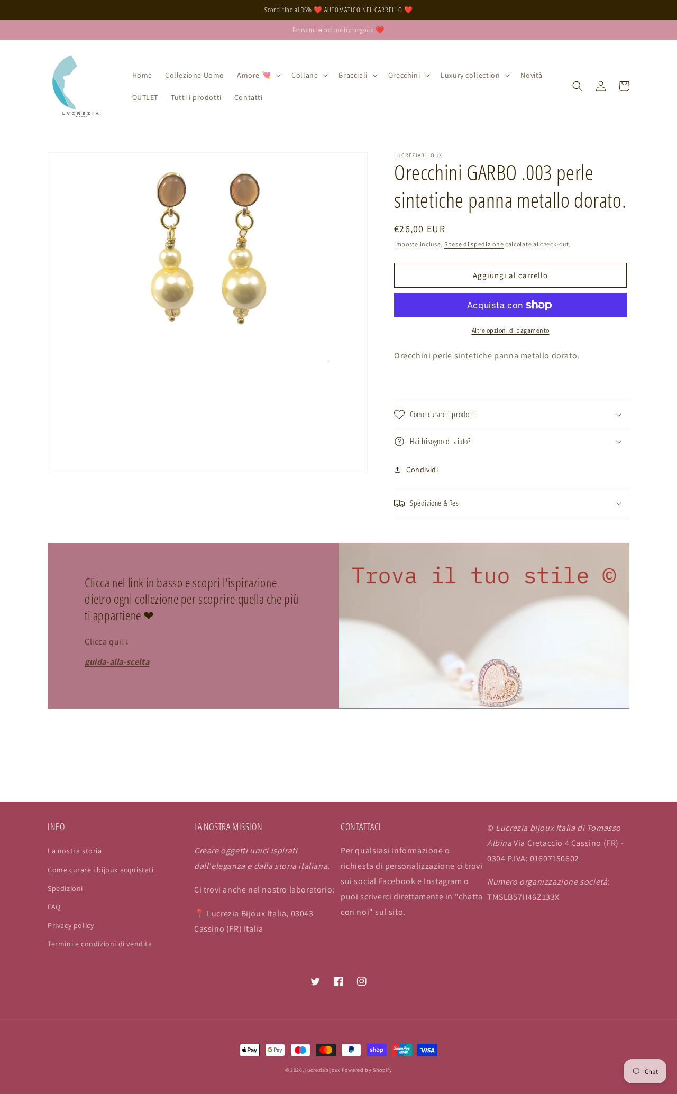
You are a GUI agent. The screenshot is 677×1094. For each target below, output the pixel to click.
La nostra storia (75, 851)
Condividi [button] (422, 469)
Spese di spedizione (474, 244)
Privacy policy (71, 925)
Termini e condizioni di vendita (100, 944)
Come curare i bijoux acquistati (101, 870)
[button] (258, 75)
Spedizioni (65, 888)
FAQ (54, 907)
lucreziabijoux (322, 1070)
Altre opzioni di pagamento (511, 330)
